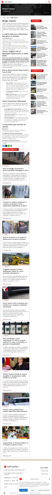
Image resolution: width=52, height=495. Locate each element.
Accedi (5, 486)
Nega (32, 490)
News (8, 17)
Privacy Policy (37, 492)
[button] (49, 479)
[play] (4, 493)
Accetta (23, 490)
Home (3, 17)
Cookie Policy (31, 492)
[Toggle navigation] (48, 2)
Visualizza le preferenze (43, 490)
